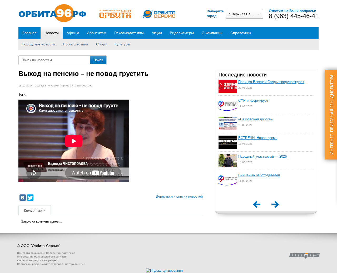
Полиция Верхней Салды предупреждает (271, 82)
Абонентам (96, 33)
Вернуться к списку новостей (179, 196)
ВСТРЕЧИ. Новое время (257, 138)
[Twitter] (30, 197)
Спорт (101, 44)
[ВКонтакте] (22, 197)
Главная (29, 33)
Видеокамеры (182, 33)
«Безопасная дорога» (255, 119)
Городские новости (38, 44)
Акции (157, 33)
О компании (212, 33)
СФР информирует (253, 100)
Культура (122, 44)
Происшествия (75, 44)
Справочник (240, 33)
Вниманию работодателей (259, 175)
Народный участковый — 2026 (262, 156)
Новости (51, 33)
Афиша (73, 33)
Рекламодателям (129, 33)
